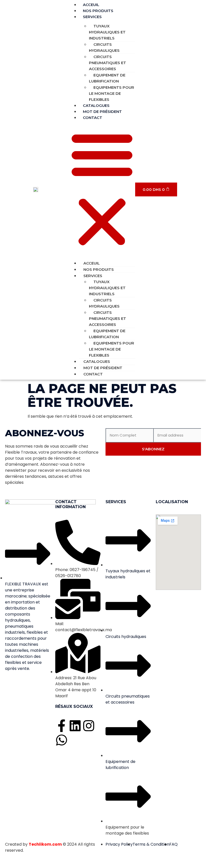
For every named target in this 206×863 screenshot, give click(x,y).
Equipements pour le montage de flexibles (111, 93)
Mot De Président (102, 367)
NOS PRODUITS (98, 269)
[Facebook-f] (61, 725)
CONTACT (92, 117)
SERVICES (92, 16)
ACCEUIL (91, 263)
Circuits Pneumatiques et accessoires (107, 62)
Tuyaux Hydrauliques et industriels (107, 32)
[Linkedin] (75, 725)
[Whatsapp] (61, 740)
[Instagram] (88, 725)
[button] (102, 189)
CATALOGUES (96, 361)
